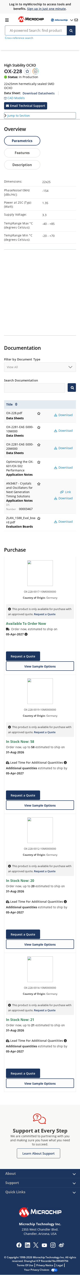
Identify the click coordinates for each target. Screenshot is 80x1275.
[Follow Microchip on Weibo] (61, 1246)
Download (65, 415)
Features (22, 152)
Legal (59, 1265)
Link (67, 492)
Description (22, 164)
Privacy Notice (44, 1265)
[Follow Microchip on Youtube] (44, 1246)
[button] (14, 97)
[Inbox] (76, 20)
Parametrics (22, 140)
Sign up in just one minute (46, 9)
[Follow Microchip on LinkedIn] (27, 1246)
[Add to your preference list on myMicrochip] (27, 71)
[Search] (71, 30)
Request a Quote (44, 614)
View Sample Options (40, 666)
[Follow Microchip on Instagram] (52, 1246)
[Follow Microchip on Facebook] (19, 1246)
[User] (61, 20)
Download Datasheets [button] (39, 93)
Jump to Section (18, 116)
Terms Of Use (25, 1265)
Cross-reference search (19, 38)
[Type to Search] (72, 387)
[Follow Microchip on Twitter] (35, 1246)
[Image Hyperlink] (31, 22)
